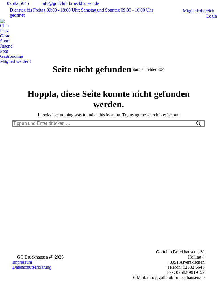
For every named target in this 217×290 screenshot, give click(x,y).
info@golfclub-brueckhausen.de (70, 3)
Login (211, 16)
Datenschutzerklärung (31, 267)
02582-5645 (18, 3)
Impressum (22, 262)
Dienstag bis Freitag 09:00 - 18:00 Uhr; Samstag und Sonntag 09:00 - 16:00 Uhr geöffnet (81, 13)
